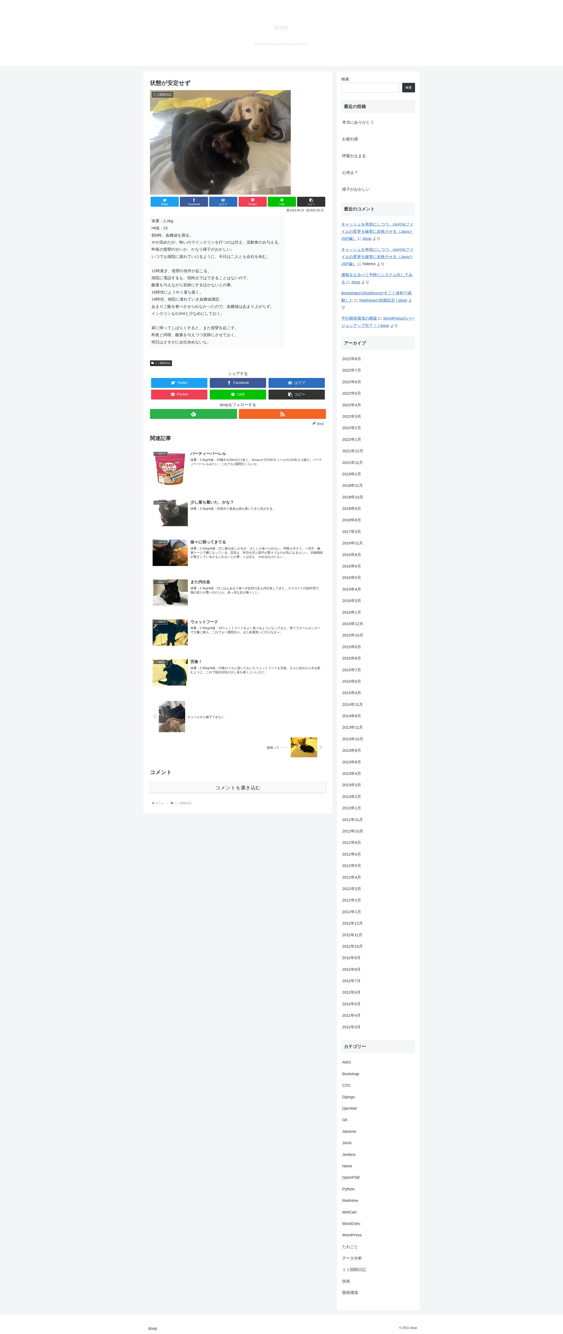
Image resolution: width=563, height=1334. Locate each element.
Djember (349, 1108)
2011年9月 (351, 958)
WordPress (352, 1235)
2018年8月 (351, 520)
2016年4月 (351, 589)
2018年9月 (351, 508)
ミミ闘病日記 (163, 363)
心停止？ (350, 172)
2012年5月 (351, 865)
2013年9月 (351, 750)
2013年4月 (351, 773)
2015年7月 (351, 670)
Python (348, 1189)
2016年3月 (351, 601)
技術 (346, 1281)
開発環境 (350, 1292)
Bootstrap (350, 1073)
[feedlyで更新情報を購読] (193, 414)
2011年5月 (351, 1004)
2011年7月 (351, 981)
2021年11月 (352, 462)
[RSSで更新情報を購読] (282, 414)
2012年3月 (351, 889)
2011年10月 (352, 946)
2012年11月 (352, 819)
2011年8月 (351, 969)
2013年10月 (352, 739)
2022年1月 (351, 439)
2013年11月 (352, 727)
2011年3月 (351, 1027)
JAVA (347, 1143)
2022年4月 (351, 405)
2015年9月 (351, 646)
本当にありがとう (358, 122)
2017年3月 (351, 531)
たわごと (350, 1246)
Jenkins (349, 1154)
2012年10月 (352, 831)
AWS (346, 1062)
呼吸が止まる (354, 156)
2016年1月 (351, 612)
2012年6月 (351, 854)
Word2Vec (351, 1223)
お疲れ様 (350, 139)
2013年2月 (351, 796)
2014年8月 (351, 716)
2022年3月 (351, 416)
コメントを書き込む (238, 787)
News (347, 1166)
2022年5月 (351, 393)
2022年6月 (351, 382)
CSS (346, 1085)
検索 (345, 79)
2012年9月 (351, 842)
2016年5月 (351, 577)
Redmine (350, 1200)
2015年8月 (351, 658)
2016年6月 (351, 566)
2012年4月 (351, 877)
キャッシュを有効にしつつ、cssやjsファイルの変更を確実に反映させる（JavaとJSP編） (377, 231)
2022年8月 (351, 359)
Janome (349, 1131)
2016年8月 (351, 554)
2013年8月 (351, 762)
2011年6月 (351, 992)
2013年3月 (351, 785)
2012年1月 (351, 911)
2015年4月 (351, 693)
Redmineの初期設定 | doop (383, 300)
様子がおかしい (356, 189)
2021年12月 (352, 451)
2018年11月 (352, 485)
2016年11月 (352, 543)
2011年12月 (352, 923)
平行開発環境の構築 (359, 318)
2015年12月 (352, 624)
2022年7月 (351, 370)
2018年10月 (352, 497)
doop (367, 238)
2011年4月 (351, 1015)
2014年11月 (352, 704)
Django (348, 1097)
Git (344, 1120)
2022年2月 (351, 428)
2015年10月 (352, 635)
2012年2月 (351, 900)
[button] (311, 202)
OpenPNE (351, 1177)
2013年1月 (351, 808)
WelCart (349, 1212)
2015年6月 (351, 681)
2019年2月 (351, 474)
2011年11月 (352, 935)
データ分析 (352, 1258)
